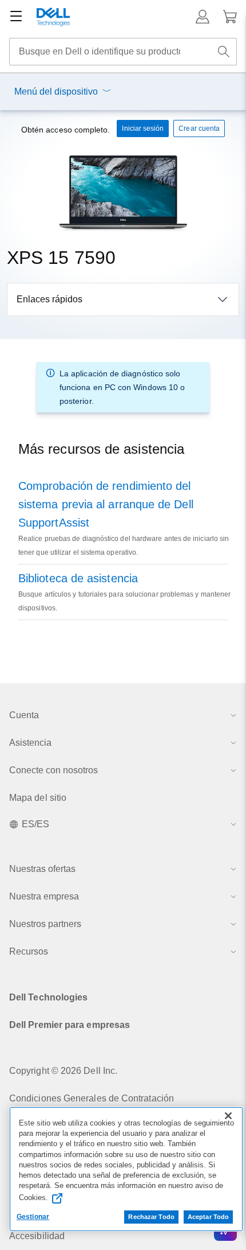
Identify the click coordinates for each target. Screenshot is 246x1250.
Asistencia (30, 742)
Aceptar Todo (208, 1216)
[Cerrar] (228, 1115)
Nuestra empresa (44, 896)
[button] (202, 16)
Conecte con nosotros (53, 770)
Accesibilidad (37, 1236)
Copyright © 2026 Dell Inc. (63, 1071)
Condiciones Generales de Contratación (91, 1098)
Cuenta (24, 715)
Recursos (28, 951)
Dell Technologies (48, 997)
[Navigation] (16, 17)
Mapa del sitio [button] (37, 798)
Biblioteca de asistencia (78, 578)
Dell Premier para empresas (69, 1025)
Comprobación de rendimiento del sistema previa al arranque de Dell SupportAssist (105, 504)
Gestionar (33, 1217)
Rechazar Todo (151, 1216)
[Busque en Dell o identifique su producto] (223, 51)
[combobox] (123, 51)
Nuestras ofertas (42, 869)
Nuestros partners (45, 924)
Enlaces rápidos (49, 299)
